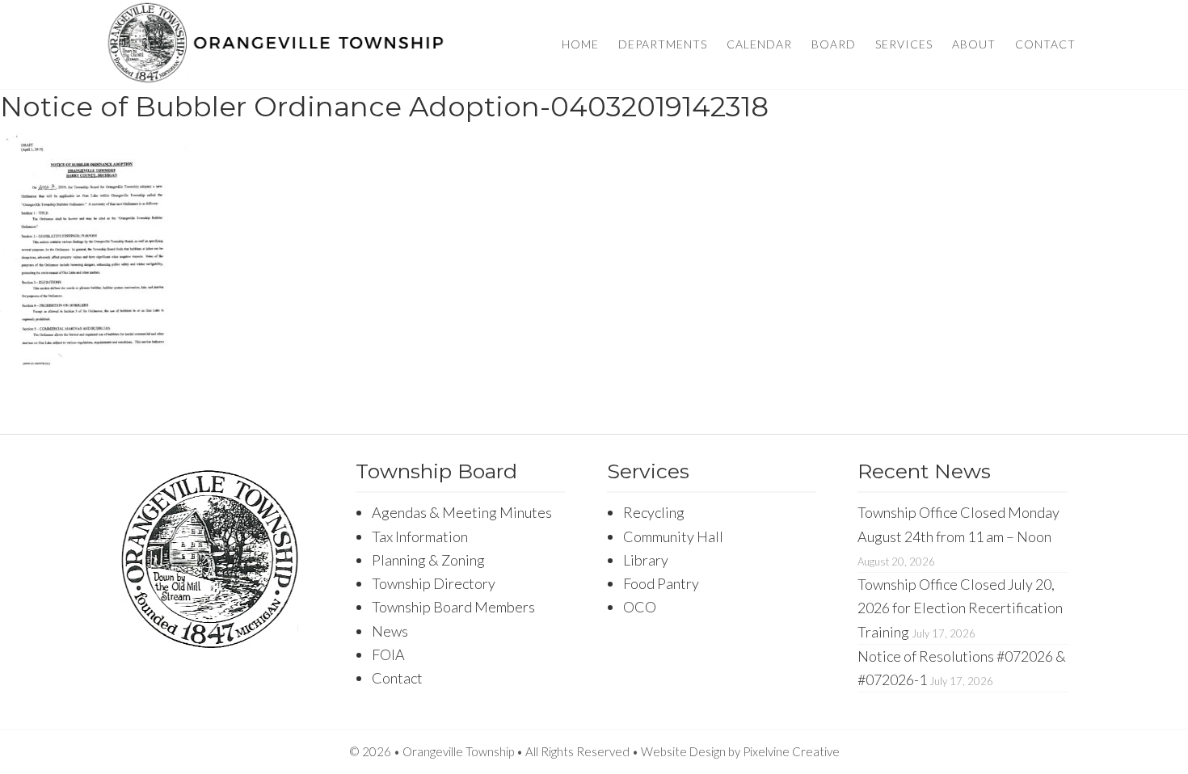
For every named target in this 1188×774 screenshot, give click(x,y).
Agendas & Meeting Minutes (462, 512)
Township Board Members (453, 607)
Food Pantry (661, 583)
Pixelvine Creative (791, 751)
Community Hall (673, 536)
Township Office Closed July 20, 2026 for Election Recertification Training (960, 608)
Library (645, 560)
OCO (639, 607)
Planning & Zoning (428, 560)
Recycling (654, 512)
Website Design (683, 751)
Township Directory (433, 583)
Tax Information (420, 536)
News (390, 631)
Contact (397, 678)
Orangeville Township (276, 44)
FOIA (388, 654)
